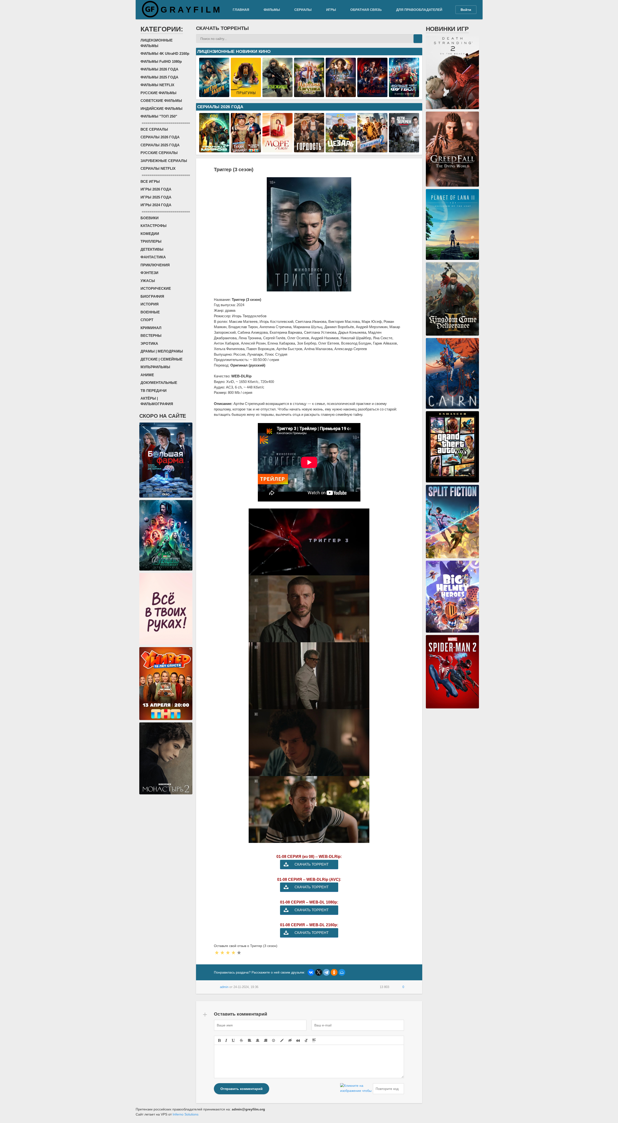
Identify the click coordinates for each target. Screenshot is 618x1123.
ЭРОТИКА (149, 343)
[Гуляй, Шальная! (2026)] (246, 150)
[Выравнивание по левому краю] (250, 1040)
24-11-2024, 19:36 (245, 987)
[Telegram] (326, 972)
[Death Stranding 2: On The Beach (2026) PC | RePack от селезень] (452, 106)
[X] (318, 972)
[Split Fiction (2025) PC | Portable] (452, 556)
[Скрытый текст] (290, 1040)
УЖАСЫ (147, 281)
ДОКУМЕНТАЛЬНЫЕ (158, 383)
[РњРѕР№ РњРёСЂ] (341, 972)
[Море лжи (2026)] (277, 150)
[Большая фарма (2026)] (165, 495)
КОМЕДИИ (149, 234)
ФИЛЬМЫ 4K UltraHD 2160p (164, 53)
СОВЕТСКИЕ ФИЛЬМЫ (161, 101)
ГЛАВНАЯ (241, 10)
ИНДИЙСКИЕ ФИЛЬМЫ (161, 108)
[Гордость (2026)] (309, 150)
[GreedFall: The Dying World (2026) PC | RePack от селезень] (452, 184)
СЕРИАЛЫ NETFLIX (158, 168)
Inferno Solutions (185, 1114)
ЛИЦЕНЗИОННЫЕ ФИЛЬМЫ (156, 43)
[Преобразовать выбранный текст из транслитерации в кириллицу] (306, 1040)
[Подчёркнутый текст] (233, 1040)
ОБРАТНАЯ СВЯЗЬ (366, 10)
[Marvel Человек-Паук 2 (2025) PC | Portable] (452, 706)
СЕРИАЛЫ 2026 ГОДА (160, 137)
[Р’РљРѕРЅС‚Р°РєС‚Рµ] (311, 972)
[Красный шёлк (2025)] (372, 94)
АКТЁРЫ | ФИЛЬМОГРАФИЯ (156, 401)
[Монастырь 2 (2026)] (165, 792)
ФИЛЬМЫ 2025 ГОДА (159, 77)
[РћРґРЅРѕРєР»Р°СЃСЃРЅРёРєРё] (334, 972)
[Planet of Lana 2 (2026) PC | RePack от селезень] (452, 257)
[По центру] (257, 1040)
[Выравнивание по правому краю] (265, 1040)
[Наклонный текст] (226, 1040)
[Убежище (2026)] (277, 94)
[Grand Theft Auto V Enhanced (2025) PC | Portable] (452, 480)
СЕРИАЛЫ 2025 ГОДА (160, 145)
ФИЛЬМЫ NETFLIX (157, 85)
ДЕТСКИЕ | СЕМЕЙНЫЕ (161, 359)
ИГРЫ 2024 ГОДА (155, 205)
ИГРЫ (331, 10)
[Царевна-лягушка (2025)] (309, 94)
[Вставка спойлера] (314, 1040)
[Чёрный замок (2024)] (341, 94)
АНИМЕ (147, 375)
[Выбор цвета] (282, 1040)
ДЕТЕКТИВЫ (151, 249)
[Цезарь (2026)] (341, 150)
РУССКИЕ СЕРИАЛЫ (159, 153)
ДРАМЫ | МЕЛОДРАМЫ (161, 351)
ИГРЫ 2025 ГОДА (155, 197)
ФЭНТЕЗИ (149, 273)
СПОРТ (146, 320)
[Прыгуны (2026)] (246, 94)
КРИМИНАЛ (151, 328)
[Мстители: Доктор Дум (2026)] (165, 568)
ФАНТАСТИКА (153, 257)
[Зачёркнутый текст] (241, 1040)
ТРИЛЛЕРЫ (151, 241)
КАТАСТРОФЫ (153, 226)
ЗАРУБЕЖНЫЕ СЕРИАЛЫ (163, 161)
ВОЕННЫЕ (150, 312)
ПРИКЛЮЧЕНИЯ (155, 265)
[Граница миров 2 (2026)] (214, 150)
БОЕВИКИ (149, 218)
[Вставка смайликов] (274, 1040)
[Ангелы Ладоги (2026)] (214, 94)
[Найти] (418, 38)
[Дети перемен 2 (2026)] (404, 150)
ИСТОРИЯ (149, 304)
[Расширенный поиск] (409, 38)
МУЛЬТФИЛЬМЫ (155, 367)
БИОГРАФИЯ (152, 296)
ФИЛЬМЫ (272, 10)
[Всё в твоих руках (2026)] (165, 642)
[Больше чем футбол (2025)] (404, 94)
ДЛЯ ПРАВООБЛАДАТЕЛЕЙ (419, 10)
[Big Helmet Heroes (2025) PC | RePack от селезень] (452, 630)
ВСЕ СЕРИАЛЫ (154, 129)
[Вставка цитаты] (298, 1040)
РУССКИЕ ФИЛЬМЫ (158, 93)
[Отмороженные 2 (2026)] (372, 150)
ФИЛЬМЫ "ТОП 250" (158, 116)
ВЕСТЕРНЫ (151, 335)
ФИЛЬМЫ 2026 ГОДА (159, 69)
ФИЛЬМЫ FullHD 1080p (161, 61)
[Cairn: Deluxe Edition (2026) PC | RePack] (452, 406)
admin (224, 987)
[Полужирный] (219, 1040)
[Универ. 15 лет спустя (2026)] (165, 717)
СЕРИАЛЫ (303, 10)
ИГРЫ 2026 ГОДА (155, 189)
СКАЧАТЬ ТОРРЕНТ (312, 864)
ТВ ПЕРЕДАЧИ (153, 390)
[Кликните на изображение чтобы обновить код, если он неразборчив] (356, 1088)
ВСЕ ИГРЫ (150, 181)
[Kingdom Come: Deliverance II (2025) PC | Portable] (452, 333)
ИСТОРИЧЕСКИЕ (155, 288)
